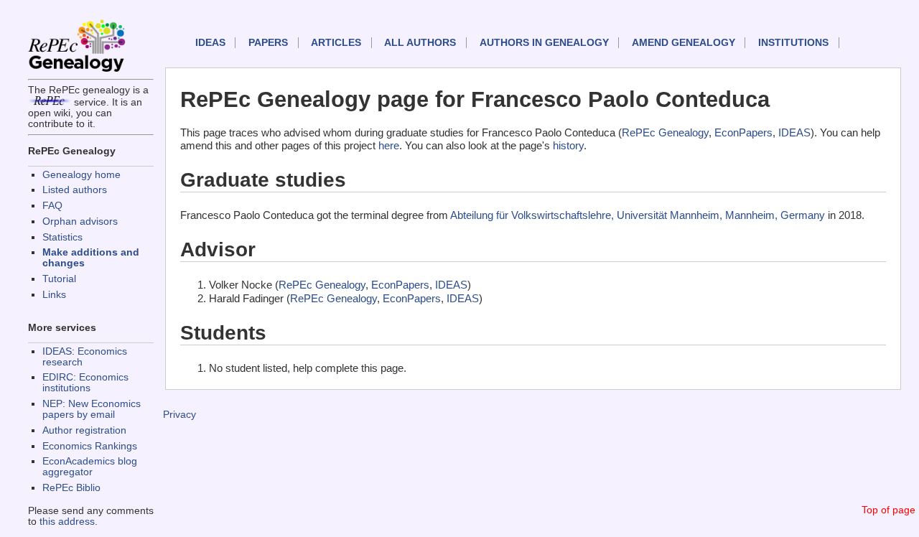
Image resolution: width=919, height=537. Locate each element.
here (388, 145)
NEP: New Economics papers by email (91, 409)
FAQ (52, 205)
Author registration (84, 430)
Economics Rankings (89, 446)
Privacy (179, 414)
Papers (268, 42)
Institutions (793, 42)
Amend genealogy (683, 42)
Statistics (62, 237)
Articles (336, 42)
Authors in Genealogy (544, 42)
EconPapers (743, 132)
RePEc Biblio (71, 487)
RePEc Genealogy (665, 132)
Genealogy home (81, 174)
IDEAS (210, 42)
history (568, 145)
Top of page (888, 510)
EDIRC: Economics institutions (85, 382)
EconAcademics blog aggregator (89, 466)
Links (54, 294)
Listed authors (74, 190)
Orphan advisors (80, 221)
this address (67, 521)
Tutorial (59, 279)
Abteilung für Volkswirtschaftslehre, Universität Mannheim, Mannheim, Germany (637, 215)
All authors (420, 42)
